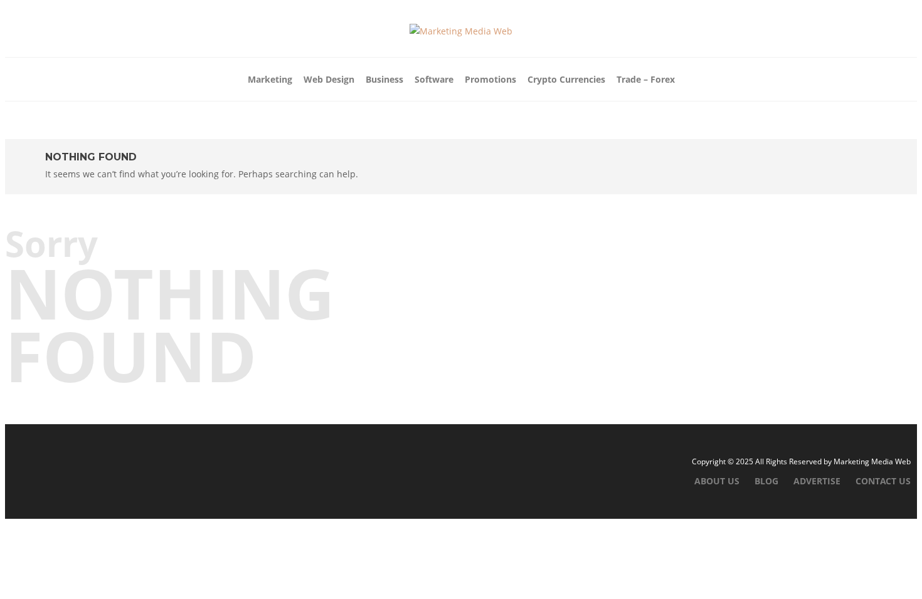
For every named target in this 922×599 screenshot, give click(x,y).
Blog (766, 481)
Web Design (329, 79)
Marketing (270, 79)
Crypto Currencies (566, 79)
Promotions (490, 79)
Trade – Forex (646, 79)
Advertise (816, 481)
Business (384, 79)
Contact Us (883, 481)
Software (434, 79)
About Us (716, 481)
